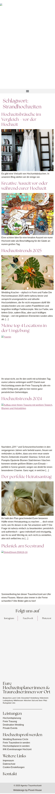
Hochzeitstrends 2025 (21, 250)
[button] (27, 91)
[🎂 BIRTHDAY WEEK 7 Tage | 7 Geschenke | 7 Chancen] (41, 649)
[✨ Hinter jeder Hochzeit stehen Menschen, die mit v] (13, 665)
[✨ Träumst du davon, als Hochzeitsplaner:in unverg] (41, 665)
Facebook (28, 618)
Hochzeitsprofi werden (22, 734)
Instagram (9, 618)
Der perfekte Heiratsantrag (26, 476)
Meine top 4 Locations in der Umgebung (24, 328)
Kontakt (10, 773)
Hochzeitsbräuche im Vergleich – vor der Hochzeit (21, 119)
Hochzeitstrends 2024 (21, 398)
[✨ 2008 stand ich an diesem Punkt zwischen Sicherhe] (13, 632)
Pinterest (46, 618)
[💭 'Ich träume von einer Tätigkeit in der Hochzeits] (41, 632)
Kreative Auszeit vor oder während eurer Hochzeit (24, 185)
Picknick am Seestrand (22, 546)
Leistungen (12, 713)
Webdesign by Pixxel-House (27, 790)
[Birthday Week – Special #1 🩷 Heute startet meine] (13, 649)
